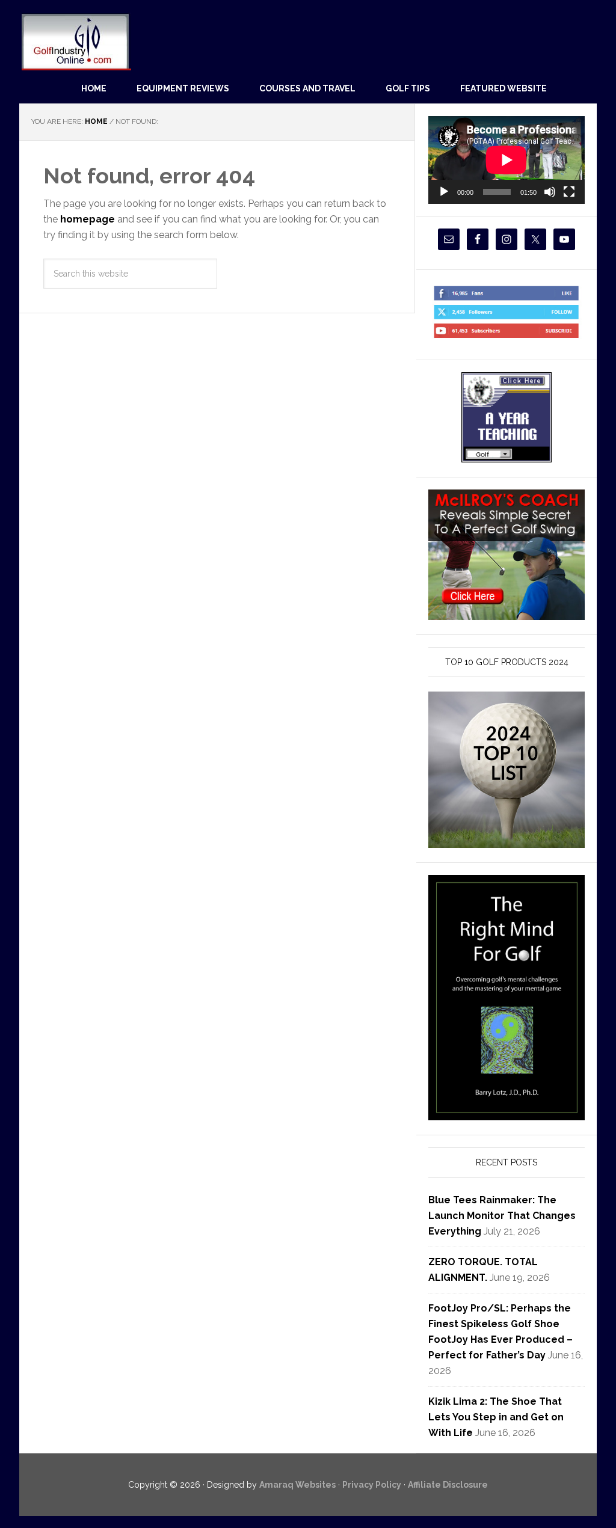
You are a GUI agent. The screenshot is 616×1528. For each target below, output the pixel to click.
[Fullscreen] (569, 192)
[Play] (444, 192)
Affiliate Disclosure (448, 1485)
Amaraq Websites (297, 1485)
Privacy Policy (371, 1485)
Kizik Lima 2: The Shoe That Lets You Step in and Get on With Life (496, 1417)
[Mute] (550, 192)
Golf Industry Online (75, 41)
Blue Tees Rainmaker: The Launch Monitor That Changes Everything (502, 1215)
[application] (506, 160)
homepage (87, 219)
